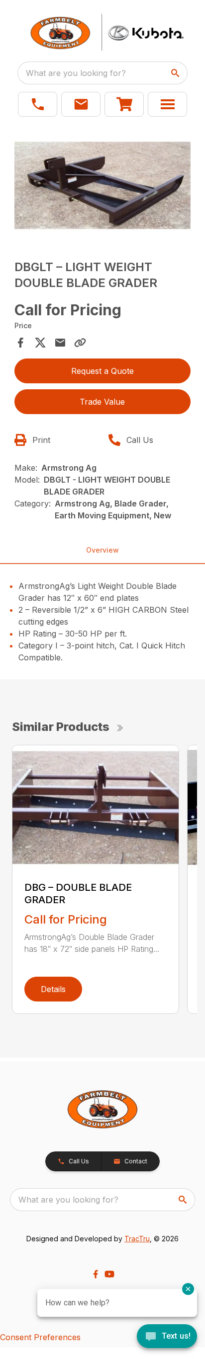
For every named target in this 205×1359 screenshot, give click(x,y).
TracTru (137, 1238)
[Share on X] (40, 343)
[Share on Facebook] (20, 343)
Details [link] (53, 989)
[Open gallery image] (102, 185)
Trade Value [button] (102, 402)
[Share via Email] (60, 343)
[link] (124, 104)
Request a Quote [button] (102, 371)
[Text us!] (167, 1337)
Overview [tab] (102, 550)
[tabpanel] (102, 187)
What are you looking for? (76, 73)
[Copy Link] (80, 343)
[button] (37, 104)
